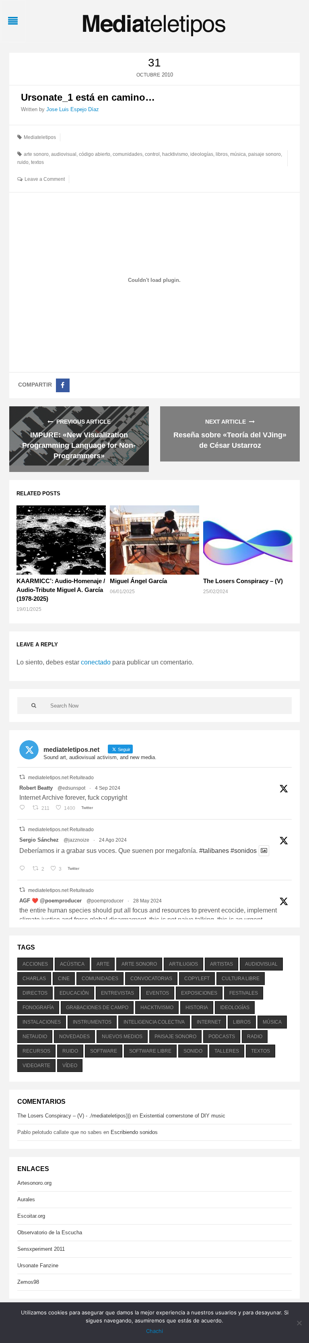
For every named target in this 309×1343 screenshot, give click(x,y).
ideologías (201, 154)
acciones (35, 964)
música (238, 154)
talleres (226, 1051)
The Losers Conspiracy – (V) (243, 580)
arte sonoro (36, 154)
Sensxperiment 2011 (41, 1249)
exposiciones (199, 993)
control (152, 154)
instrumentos (92, 1022)
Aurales (26, 1199)
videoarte (36, 1065)
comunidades (127, 154)
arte (103, 964)
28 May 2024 (147, 901)
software (103, 1051)
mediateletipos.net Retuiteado (61, 777)
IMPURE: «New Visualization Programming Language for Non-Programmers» (79, 445)
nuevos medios (122, 1036)
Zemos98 (28, 1282)
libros (222, 154)
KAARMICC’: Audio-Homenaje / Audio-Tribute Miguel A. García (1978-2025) (60, 589)
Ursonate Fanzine (37, 1265)
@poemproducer (105, 901)
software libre (150, 1051)
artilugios (183, 964)
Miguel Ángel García (138, 580)
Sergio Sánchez (39, 840)
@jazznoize (76, 840)
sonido (192, 1051)
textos (37, 162)
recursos (36, 1051)
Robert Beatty (36, 788)
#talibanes (214, 850)
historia (196, 1007)
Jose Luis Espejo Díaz (72, 109)
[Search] (33, 705)
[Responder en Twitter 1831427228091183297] (24, 808)
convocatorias (151, 978)
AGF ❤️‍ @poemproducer (50, 901)
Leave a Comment (45, 179)
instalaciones (42, 1022)
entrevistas (117, 993)
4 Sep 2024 (107, 788)
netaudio (35, 1036)
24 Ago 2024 (113, 840)
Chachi (154, 1331)
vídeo (69, 1065)
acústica (72, 964)
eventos (157, 993)
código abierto (94, 154)
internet (209, 1022)
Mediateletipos (40, 137)
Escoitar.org (31, 1216)
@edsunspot (71, 788)
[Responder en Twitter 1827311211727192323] (24, 869)
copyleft (197, 978)
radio (254, 1036)
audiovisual (63, 154)
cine (64, 978)
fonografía (38, 1007)
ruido (23, 162)
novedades (74, 1036)
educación (74, 993)
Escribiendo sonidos (134, 1132)
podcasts (221, 1036)
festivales (243, 993)
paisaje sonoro (264, 154)
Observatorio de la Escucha (49, 1232)
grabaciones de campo (97, 1007)
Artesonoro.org (34, 1183)
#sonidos (244, 850)
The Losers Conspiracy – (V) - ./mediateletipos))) (74, 1116)
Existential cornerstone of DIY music (182, 1116)
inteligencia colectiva (154, 1022)
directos (35, 993)
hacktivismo (175, 154)
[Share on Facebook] (63, 385)
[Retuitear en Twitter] (22, 777)
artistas (221, 964)
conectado (96, 662)
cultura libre (241, 978)
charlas (34, 978)
